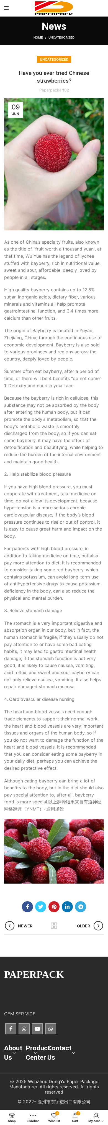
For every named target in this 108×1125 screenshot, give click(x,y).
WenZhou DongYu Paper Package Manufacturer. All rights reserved (53, 1084)
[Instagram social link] (24, 1028)
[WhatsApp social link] (50, 1028)
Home (38, 37)
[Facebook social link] (27, 906)
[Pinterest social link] (54, 906)
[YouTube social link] (37, 1028)
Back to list (54, 926)
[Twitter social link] (40, 906)
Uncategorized (61, 37)
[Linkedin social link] (67, 906)
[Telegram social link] (80, 906)
